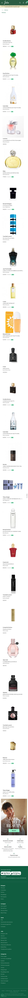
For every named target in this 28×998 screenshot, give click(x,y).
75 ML (18, 135)
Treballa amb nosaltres (6, 949)
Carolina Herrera (7, 40)
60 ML (7, 592)
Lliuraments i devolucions (7, 922)
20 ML (4, 625)
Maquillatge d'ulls (5, 972)
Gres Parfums (6, 73)
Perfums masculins (5, 965)
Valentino (5, 692)
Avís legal (3, 990)
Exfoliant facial (4, 978)
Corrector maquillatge (6, 958)
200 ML (10, 397)
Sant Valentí (3, 906)
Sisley (4, 171)
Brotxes (2, 974)
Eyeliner (3, 960)
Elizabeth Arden (6, 334)
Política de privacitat (16, 990)
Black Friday (4, 912)
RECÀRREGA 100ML (7, 135)
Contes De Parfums (7, 627)
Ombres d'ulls (4, 976)
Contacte (3, 926)
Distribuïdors (4, 938)
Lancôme (5, 138)
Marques (3, 887)
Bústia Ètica (3, 947)
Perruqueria (3, 896)
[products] (3, 995)
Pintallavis (3, 983)
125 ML (7, 266)
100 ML (9, 38)
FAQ (2, 919)
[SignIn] (23, 3)
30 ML (4, 38)
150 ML (10, 201)
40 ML (4, 592)
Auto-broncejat (4, 980)
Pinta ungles (4, 956)
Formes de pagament (6, 924)
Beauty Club (4, 940)
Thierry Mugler (6, 497)
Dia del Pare (3, 908)
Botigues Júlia (4, 933)
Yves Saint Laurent (7, 236)
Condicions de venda (9, 990)
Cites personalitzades (6, 944)
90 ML (9, 723)
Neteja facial (4, 969)
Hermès (5, 464)
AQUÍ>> (21, 6)
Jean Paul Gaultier (7, 269)
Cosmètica (3, 890)
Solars (2, 899)
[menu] (2, 3)
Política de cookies (23, 990)
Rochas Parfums (7, 529)
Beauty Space (4, 942)
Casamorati (5, 562)
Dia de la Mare (4, 910)
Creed (4, 366)
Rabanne (5, 757)
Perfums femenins (5, 963)
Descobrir (14, 830)
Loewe (4, 301)
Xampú (2, 967)
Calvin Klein (5, 106)
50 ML (7, 38)
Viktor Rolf (5, 660)
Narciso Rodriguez (7, 203)
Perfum (2, 892)
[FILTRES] (27, 499)
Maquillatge (3, 894)
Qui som (3, 935)
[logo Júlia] (8, 3)
